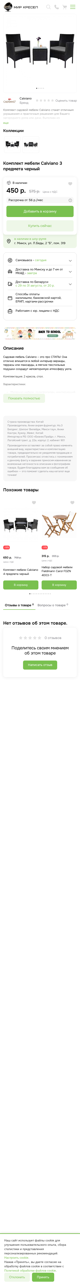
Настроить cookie (16, 1257)
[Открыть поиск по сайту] (48, 7)
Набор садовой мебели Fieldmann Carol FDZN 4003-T (57, 571)
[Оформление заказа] (65, 7)
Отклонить (17, 1277)
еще (6, 123)
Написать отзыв (40, 665)
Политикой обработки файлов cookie (30, 1270)
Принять (43, 1277)
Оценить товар (66, 100)
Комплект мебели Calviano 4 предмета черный (20, 572)
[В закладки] (34, 503)
